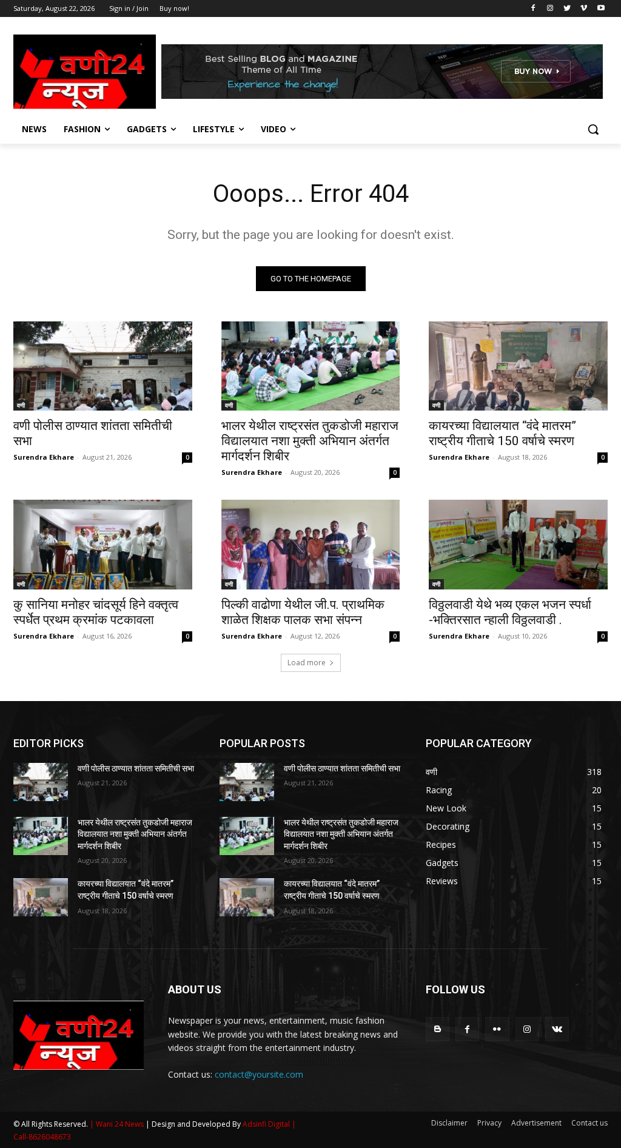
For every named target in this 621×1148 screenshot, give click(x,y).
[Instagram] (550, 9)
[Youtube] (601, 9)
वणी (21, 405)
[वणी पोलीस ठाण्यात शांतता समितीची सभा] (102, 366)
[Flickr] (497, 1029)
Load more (306, 662)
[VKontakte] (557, 1029)
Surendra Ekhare (43, 457)
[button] (593, 129)
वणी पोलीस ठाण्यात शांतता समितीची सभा (136, 768)
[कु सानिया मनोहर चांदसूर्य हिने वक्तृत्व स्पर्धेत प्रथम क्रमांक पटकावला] (102, 544)
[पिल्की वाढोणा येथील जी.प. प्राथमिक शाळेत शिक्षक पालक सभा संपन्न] (310, 544)
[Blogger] (437, 1029)
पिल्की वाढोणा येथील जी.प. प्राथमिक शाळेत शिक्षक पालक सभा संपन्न (302, 612)
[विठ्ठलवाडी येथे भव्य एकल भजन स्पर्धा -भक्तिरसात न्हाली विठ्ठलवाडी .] (518, 544)
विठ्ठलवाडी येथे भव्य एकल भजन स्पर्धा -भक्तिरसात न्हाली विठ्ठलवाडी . (510, 612)
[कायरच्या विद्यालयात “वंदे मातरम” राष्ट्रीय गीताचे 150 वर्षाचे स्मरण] (518, 366)
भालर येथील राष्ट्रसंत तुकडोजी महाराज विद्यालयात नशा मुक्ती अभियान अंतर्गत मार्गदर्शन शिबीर (309, 440)
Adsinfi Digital (267, 1124)
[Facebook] (533, 9)
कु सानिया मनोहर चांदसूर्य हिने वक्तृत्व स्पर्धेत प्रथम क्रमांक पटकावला (95, 612)
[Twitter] (567, 9)
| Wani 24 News (118, 1124)
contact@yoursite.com (259, 1074)
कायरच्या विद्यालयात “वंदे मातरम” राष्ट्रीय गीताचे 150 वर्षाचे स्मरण (502, 433)
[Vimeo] (584, 9)
